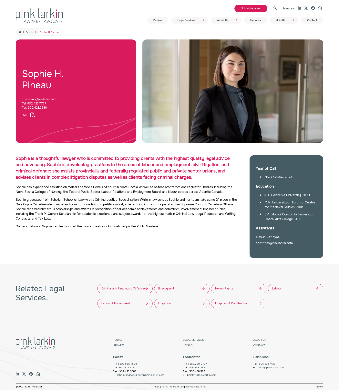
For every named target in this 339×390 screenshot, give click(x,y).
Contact (312, 20)
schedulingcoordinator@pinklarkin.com (140, 375)
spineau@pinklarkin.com (40, 99)
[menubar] (235, 20)
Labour (276, 288)
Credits (319, 386)
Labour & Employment (115, 303)
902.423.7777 (36, 103)
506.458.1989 (197, 367)
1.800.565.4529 (127, 363)
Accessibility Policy (195, 386)
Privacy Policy (160, 386)
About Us (222, 20)
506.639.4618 (267, 363)
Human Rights (224, 288)
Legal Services (186, 20)
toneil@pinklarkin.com (270, 367)
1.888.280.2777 (197, 363)
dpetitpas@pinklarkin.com (274, 243)
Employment (166, 288)
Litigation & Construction (231, 303)
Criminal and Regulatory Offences (123, 288)
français (289, 8)
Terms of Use (177, 386)
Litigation (164, 303)
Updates (255, 20)
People (157, 20)
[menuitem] (157, 20)
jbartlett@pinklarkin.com (201, 375)
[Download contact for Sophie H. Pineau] (24, 115)
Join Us (280, 20)
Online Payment (251, 8)
